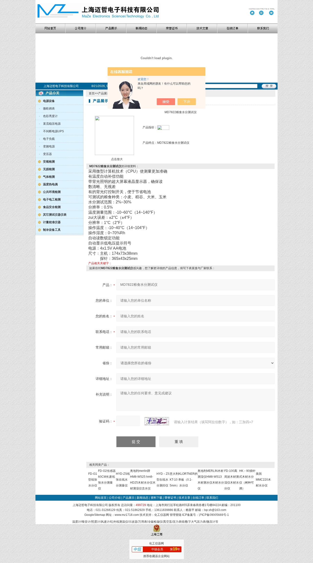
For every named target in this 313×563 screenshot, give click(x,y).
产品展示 (104, 93)
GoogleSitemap (94, 515)
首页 (92, 93)
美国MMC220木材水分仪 (263, 479)
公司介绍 (115, 497)
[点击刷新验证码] (157, 421)
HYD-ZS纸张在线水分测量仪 (123, 479)
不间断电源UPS (53, 131)
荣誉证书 (170, 497)
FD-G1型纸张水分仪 (92, 479)
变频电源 (49, 146)
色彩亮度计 (50, 116)
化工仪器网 (161, 515)
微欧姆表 (49, 108)
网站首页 (101, 497)
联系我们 (212, 497)
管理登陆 (175, 515)
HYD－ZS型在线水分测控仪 (162, 479)
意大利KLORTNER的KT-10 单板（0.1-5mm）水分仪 (184, 479)
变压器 (47, 154)
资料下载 (156, 497)
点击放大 (116, 159)
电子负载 (49, 139)
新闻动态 (142, 497)
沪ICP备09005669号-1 (214, 515)
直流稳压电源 (52, 123)
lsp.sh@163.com (215, 510)
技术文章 (184, 497)
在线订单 (198, 497)
